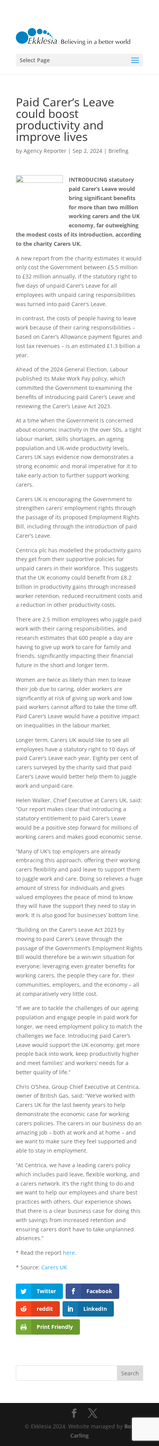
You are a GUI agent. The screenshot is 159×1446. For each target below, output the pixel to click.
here (69, 1252)
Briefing (118, 150)
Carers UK (54, 1267)
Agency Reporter (45, 150)
